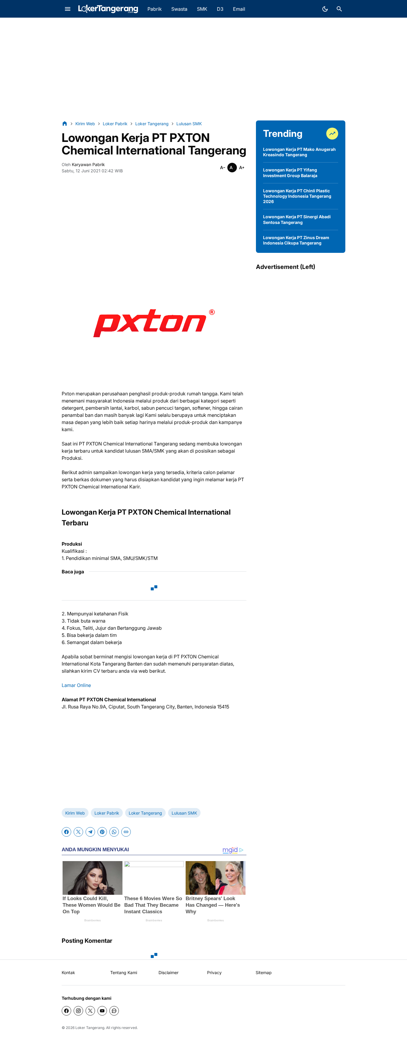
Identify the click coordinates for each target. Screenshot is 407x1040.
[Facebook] (66, 832)
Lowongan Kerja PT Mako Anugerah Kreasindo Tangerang (299, 152)
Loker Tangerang (145, 812)
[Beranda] (65, 123)
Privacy (214, 972)
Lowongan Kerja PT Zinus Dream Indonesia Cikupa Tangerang (296, 240)
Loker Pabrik (106, 812)
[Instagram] (78, 1011)
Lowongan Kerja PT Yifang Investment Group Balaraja (290, 172)
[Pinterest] (102, 832)
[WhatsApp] (114, 832)
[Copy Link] (126, 832)
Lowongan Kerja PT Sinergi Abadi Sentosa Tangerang (297, 219)
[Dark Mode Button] (325, 9)
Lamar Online (76, 685)
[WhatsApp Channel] (114, 1011)
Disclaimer (168, 972)
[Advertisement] (203, 69)
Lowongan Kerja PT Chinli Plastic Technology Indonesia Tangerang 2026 (297, 196)
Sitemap (264, 972)
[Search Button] (339, 9)
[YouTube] (102, 1011)
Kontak (68, 972)
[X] (78, 832)
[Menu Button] (68, 9)
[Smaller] (222, 167)
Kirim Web (75, 812)
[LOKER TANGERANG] (108, 9)
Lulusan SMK (184, 812)
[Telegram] (90, 832)
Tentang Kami (123, 972)
